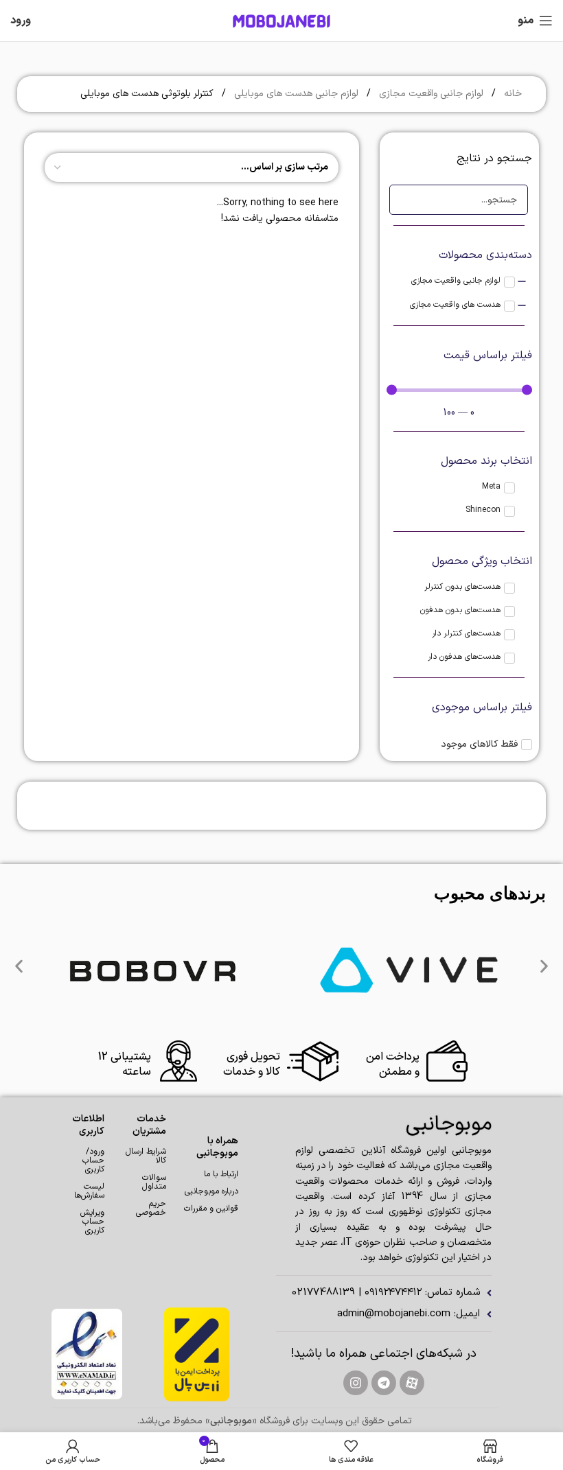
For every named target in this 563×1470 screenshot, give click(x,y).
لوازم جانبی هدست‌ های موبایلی (294, 93)
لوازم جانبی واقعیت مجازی (429, 93)
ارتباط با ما (221, 1174)
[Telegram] (383, 1382)
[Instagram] (355, 1382)
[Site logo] (281, 20)
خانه (511, 93)
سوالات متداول (153, 1182)
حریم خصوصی (150, 1208)
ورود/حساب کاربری (93, 1160)
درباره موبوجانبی (211, 1191)
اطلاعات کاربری (88, 1125)
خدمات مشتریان (149, 1125)
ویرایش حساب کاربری (92, 1221)
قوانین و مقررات (211, 1208)
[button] (18, 966)
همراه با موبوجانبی (217, 1147)
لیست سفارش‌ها (89, 1191)
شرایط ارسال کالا (145, 1156)
